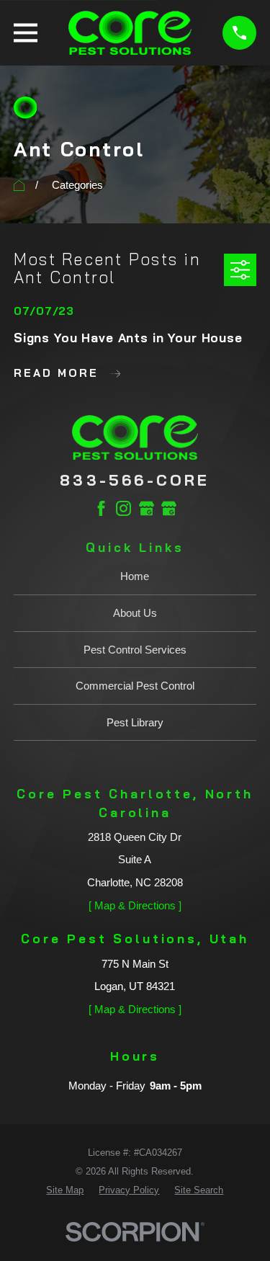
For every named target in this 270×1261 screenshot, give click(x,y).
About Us (135, 613)
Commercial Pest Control (135, 685)
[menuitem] (65, 1190)
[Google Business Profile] (146, 508)
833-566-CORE (135, 480)
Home (134, 576)
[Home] (130, 33)
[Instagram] (123, 508)
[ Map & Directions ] (135, 905)
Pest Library (135, 722)
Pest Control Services (135, 649)
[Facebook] (101, 508)
